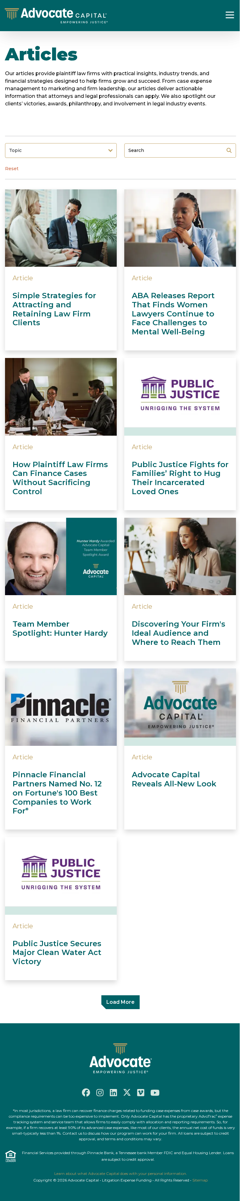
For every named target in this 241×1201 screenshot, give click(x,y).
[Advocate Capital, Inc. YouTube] (155, 1092)
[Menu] (230, 14)
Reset (12, 168)
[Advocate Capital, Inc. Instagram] (100, 1092)
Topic (15, 150)
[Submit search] (229, 150)
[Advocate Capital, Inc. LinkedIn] (113, 1092)
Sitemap (200, 1180)
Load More (120, 1002)
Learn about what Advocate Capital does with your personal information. (120, 1173)
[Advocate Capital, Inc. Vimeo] (140, 1092)
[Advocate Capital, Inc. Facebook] (86, 1092)
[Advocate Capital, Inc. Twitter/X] (127, 1092)
